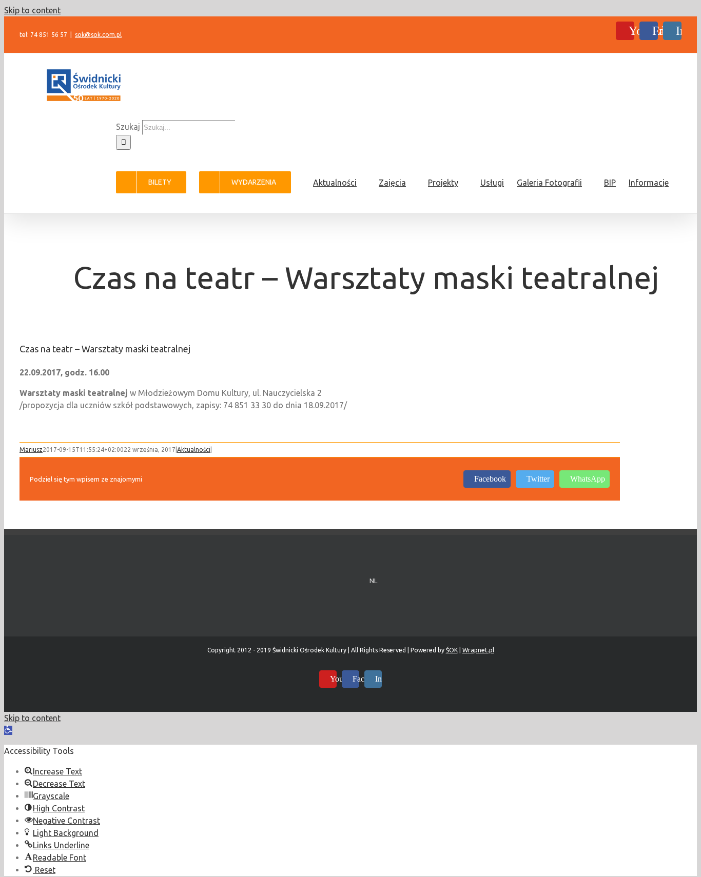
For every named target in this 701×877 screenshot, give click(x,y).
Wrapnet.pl (478, 650)
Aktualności (193, 449)
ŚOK (452, 650)
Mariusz (31, 449)
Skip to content (32, 10)
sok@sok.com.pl (98, 34)
